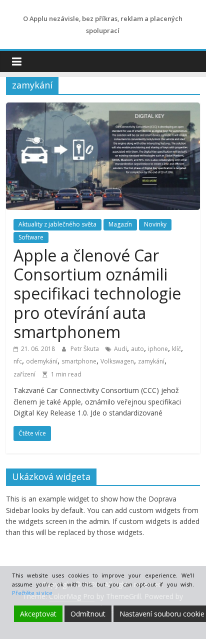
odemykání (42, 361)
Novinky (155, 224)
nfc (18, 361)
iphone (158, 348)
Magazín (120, 224)
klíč (176, 348)
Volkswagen (117, 361)
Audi (120, 348)
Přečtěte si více (32, 592)
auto (137, 348)
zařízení (25, 374)
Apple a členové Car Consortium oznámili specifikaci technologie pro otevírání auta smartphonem (97, 293)
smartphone (79, 361)
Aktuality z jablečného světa (57, 224)
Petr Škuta (85, 348)
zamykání (151, 361)
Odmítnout (88, 613)
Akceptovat (38, 613)
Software (31, 237)
